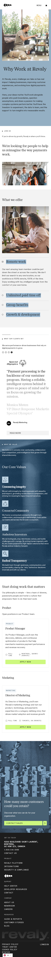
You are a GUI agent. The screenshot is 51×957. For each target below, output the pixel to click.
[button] (41, 5)
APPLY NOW (25, 662)
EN (8, 955)
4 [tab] (11, 352)
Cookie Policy (9, 950)
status (6, 952)
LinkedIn (44, 944)
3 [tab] (8, 352)
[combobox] (8, 955)
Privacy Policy (10, 944)
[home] (6, 5)
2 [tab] (5, 352)
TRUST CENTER (9, 947)
